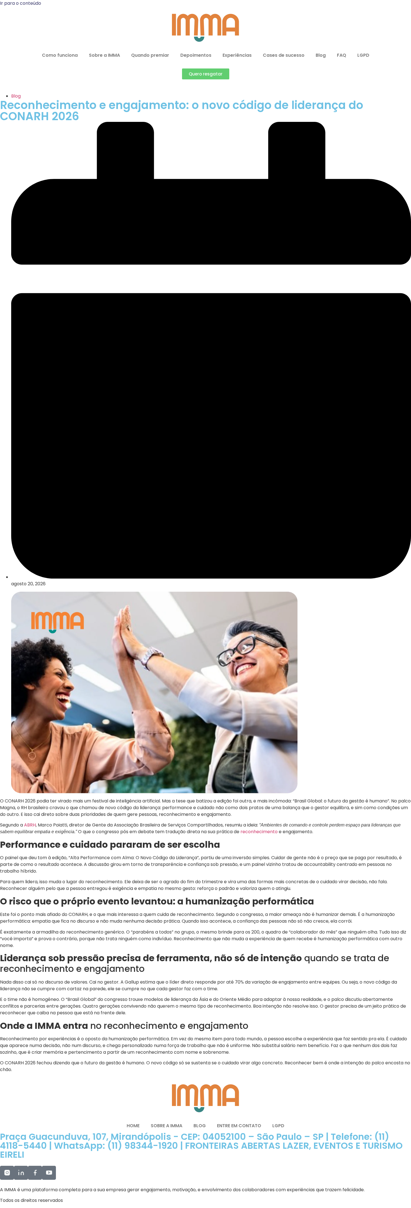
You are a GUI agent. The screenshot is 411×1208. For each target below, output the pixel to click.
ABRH (30, 825)
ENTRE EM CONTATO (239, 1125)
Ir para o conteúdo (20, 3)
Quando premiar (150, 55)
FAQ (341, 55)
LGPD (363, 55)
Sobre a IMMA (104, 55)
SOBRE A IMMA (166, 1125)
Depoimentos (195, 55)
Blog (321, 55)
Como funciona (60, 55)
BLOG (199, 1125)
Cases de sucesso (283, 55)
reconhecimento (259, 831)
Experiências (237, 55)
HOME (133, 1125)
